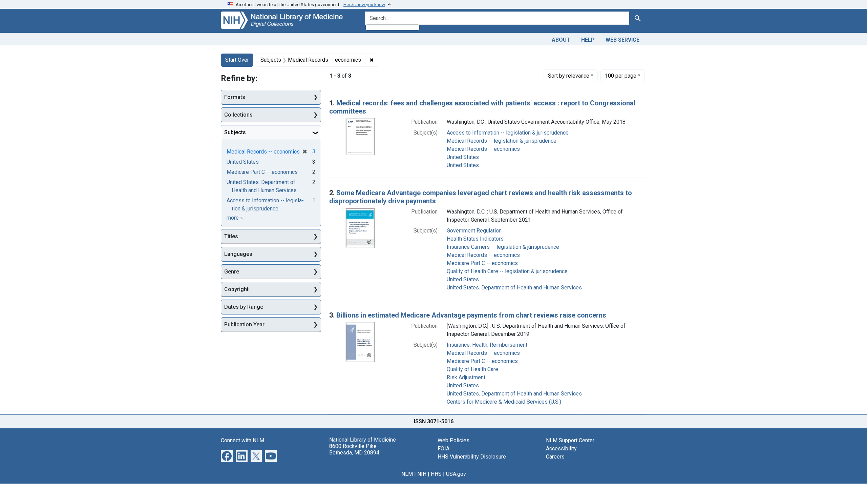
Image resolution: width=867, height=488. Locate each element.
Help (588, 40)
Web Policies (453, 440)
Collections (238, 114)
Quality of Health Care (472, 369)
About (561, 40)
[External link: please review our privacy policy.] (227, 455)
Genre (231, 271)
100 (620, 75)
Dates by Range (243, 307)
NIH (421, 474)
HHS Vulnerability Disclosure (472, 456)
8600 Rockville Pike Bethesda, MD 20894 (354, 449)
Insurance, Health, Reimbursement (487, 345)
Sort (568, 76)
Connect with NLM (242, 440)
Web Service (622, 40)
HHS (436, 474)
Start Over (237, 60)
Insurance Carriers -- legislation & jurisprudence (503, 247)
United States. (463, 165)
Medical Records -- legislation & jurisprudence (501, 141)
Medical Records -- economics (483, 149)
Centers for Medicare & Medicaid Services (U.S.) (504, 402)
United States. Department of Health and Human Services (514, 287)
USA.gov (456, 474)
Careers (555, 456)
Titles (231, 236)
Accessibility (561, 448)
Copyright (236, 289)
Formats (234, 97)
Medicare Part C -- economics (482, 263)
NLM (407, 474)
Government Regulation (474, 230)
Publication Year (244, 324)
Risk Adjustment (466, 377)
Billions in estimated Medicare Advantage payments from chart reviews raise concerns (471, 315)
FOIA (443, 448)
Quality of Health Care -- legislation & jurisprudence (507, 271)
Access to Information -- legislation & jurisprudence (508, 132)
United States (463, 157)
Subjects (235, 132)
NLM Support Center (570, 440)
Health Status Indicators (475, 239)
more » (235, 218)
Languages (238, 254)
